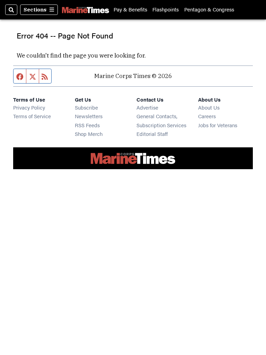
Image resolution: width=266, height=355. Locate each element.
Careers (207, 116)
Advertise (147, 107)
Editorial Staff (152, 133)
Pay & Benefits (130, 9)
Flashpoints (165, 9)
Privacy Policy (29, 107)
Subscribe (86, 107)
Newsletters (89, 116)
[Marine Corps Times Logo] (85, 9)
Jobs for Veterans (217, 125)
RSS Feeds (87, 125)
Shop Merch (89, 133)
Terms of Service (32, 116)
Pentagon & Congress (209, 9)
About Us (209, 107)
